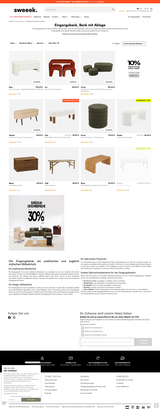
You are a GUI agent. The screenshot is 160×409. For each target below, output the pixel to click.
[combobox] (134, 44)
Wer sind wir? (84, 380)
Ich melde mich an (143, 341)
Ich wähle (11, 399)
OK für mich (31, 399)
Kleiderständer (91, 281)
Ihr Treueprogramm (134, 17)
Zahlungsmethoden (51, 380)
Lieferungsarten (50, 386)
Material (40, 43)
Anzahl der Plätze (25, 43)
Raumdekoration (131, 289)
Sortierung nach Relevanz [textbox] (133, 43)
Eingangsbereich (20, 21)
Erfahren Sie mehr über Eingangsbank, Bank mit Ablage (80, 34)
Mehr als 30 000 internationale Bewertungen (141, 11)
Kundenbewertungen (87, 383)
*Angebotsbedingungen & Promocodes (93, 386)
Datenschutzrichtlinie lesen (10, 393)
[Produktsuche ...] (113, 9)
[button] (4, 403)
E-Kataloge (119, 383)
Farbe (12, 43)
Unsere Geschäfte (86, 393)
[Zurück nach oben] (156, 405)
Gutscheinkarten (50, 383)
